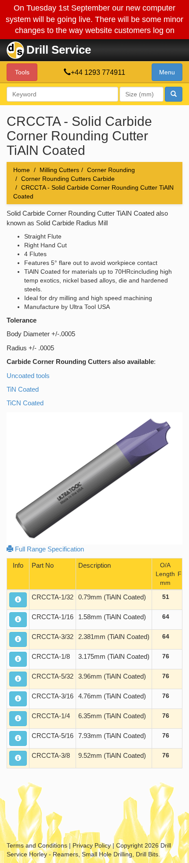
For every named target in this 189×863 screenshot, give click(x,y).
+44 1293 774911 (98, 72)
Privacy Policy (92, 845)
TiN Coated (23, 389)
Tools (22, 72)
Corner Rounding (111, 169)
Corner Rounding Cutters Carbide (68, 178)
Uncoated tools (28, 375)
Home (21, 169)
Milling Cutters (59, 169)
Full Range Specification (48, 549)
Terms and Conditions (37, 845)
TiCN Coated (25, 403)
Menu (167, 72)
